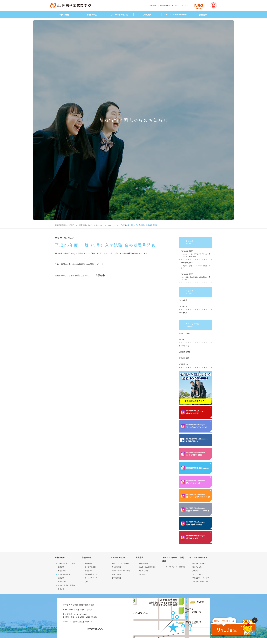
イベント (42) (184, 346)
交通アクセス (165, 6)
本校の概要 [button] (64, 14)
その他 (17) (183, 339)
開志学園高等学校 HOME (64, 225)
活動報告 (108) (184, 352)
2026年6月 (183, 313)
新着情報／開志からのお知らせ (91, 225)
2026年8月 (183, 300)
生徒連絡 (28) (184, 358)
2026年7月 (183, 306)
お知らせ (111, 225)
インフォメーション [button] (198, 557)
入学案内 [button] (147, 14)
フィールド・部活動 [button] (119, 14)
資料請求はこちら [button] (95, 629)
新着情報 (152, 6)
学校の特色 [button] (92, 14)
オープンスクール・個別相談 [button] (173, 559)
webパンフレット (181, 6)
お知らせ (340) (184, 333)
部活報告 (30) (184, 364)
